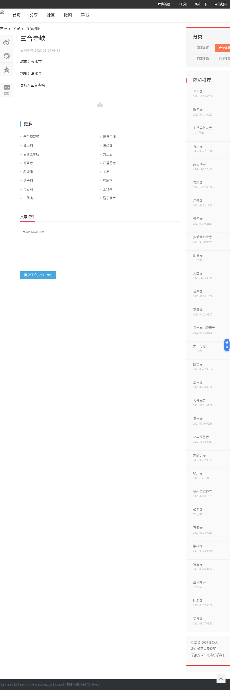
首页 (17, 15)
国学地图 (203, 48)
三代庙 (28, 198)
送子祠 (28, 180)
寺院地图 (30, 29)
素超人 (70, 684)
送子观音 (109, 198)
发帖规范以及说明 (203, 649)
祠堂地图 (203, 58)
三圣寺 (108, 145)
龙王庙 (108, 154)
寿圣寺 (28, 163)
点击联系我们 (216, 655)
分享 (34, 15)
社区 (51, 15)
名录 (14, 29)
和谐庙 (28, 171)
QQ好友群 (6, 69)
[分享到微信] (6, 55)
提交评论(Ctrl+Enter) (38, 275)
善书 (85, 15)
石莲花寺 (109, 163)
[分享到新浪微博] (6, 42)
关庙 (106, 171)
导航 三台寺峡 (32, 85)
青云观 (28, 189)
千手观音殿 (31, 136)
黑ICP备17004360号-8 (88, 684)
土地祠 (108, 189)
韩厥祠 (108, 180)
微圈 (68, 15)
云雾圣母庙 (31, 154)
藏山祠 (28, 145)
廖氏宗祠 (109, 136)
